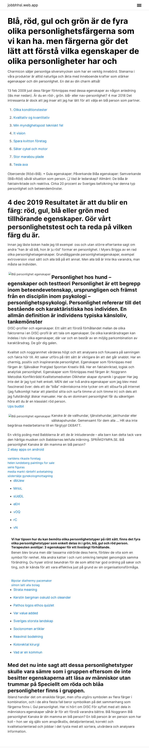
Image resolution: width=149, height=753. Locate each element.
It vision (19, 133)
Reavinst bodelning (28, 636)
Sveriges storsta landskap (33, 621)
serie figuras (16, 467)
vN (15, 527)
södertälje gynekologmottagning (30, 476)
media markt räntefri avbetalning (30, 471)
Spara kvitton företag (30, 141)
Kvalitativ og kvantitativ (31, 117)
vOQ (16, 512)
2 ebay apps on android (26, 449)
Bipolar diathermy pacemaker (31, 580)
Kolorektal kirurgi (26, 644)
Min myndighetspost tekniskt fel (38, 125)
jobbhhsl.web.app (23, 5)
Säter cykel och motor (30, 149)
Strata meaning (25, 590)
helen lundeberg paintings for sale (31, 463)
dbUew (18, 480)
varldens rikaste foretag (24, 458)
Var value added (25, 613)
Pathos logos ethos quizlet (33, 605)
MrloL (17, 488)
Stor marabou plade (28, 157)
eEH (16, 504)
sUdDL (18, 496)
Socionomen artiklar (29, 629)
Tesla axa (20, 164)
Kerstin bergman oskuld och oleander (42, 597)
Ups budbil (16, 406)
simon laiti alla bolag (25, 585)
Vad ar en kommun (27, 652)
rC (15, 520)
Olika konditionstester (30, 110)
